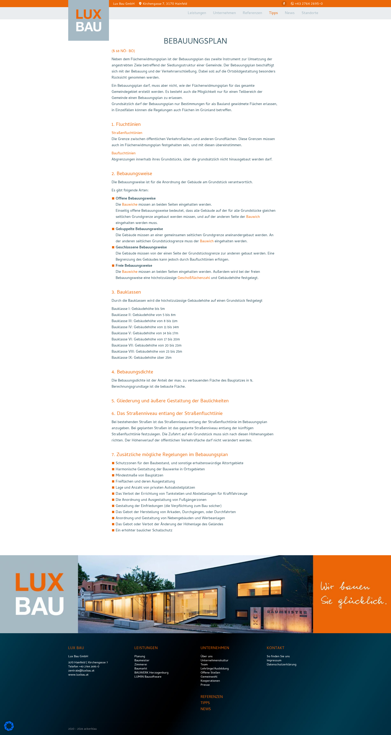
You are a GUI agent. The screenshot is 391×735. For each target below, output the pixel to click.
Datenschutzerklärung (281, 664)
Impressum (274, 660)
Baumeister (141, 660)
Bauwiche (129, 205)
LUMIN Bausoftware (147, 677)
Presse (205, 685)
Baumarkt (140, 668)
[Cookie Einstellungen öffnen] (9, 730)
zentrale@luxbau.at (81, 670)
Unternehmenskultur (214, 660)
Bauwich (253, 217)
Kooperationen (210, 681)
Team (204, 664)
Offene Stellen (210, 672)
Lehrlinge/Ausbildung (215, 668)
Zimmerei (140, 664)
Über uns (207, 656)
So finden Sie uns (278, 656)
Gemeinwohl (209, 677)
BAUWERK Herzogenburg (151, 672)
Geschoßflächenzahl (194, 278)
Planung (139, 656)
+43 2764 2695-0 (309, 3)
